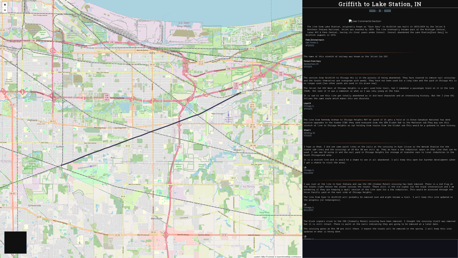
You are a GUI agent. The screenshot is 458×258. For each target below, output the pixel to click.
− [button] (5, 10)
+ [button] (5, 5)
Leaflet (257, 256)
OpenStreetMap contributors (289, 256)
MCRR (387, 10)
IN (380, 10)
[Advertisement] (15, 243)
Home (372, 10)
